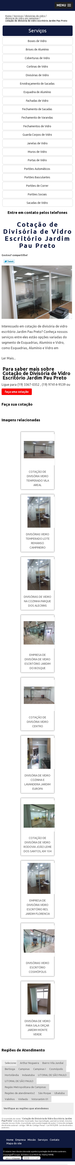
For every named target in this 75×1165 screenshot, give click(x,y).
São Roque (44, 1093)
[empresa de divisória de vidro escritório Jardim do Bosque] (37, 633)
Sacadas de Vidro (37, 202)
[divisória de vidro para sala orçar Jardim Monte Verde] (37, 999)
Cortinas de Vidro (37, 66)
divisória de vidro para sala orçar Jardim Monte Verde (37, 1027)
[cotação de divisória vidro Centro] (37, 695)
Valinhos (10, 1099)
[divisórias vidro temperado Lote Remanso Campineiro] (37, 512)
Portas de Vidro (37, 160)
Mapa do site (14, 1143)
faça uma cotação (17, 391)
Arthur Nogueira (29, 1062)
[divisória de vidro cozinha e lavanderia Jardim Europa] (37, 753)
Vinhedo (23, 1099)
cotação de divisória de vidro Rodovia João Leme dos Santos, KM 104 (38, 844)
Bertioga (10, 1069)
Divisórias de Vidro (37, 75)
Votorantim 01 (39, 1099)
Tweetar (9, 261)
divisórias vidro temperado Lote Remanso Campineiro (38, 541)
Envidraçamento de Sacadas (37, 83)
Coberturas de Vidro (37, 58)
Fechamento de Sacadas (37, 109)
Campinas (24, 1069)
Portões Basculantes (37, 177)
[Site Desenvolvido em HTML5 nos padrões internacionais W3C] (31, 1158)
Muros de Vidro (37, 151)
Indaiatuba (28, 1075)
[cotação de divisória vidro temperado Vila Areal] (37, 450)
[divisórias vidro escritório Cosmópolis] (37, 941)
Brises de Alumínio (37, 49)
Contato (54, 1139)
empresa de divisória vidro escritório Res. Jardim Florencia (37, 907)
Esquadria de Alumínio (37, 92)
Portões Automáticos (37, 168)
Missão (32, 1139)
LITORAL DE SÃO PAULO (52, 1075)
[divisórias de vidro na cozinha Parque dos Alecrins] (37, 575)
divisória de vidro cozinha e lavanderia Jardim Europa (37, 782)
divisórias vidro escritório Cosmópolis (37, 967)
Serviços (37, 30)
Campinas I (39, 1069)
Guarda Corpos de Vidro (37, 134)
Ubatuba (59, 1093)
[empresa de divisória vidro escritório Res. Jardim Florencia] (37, 878)
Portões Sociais (37, 194)
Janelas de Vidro (37, 143)
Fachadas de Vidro (37, 100)
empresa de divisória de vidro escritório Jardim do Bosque (38, 661)
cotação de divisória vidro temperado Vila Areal (37, 478)
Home (9, 1139)
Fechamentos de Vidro (37, 126)
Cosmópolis (56, 1069)
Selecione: (11, 1062)
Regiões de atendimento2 (20, 1093)
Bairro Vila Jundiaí (52, 1062)
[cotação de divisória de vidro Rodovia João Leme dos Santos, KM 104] (37, 816)
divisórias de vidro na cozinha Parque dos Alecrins (37, 601)
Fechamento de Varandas (37, 117)
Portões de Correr (37, 185)
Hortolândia (12, 1075)
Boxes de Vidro (37, 41)
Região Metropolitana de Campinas (25, 1087)
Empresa (20, 1139)
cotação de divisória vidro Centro (37, 722)
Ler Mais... (9, 358)
